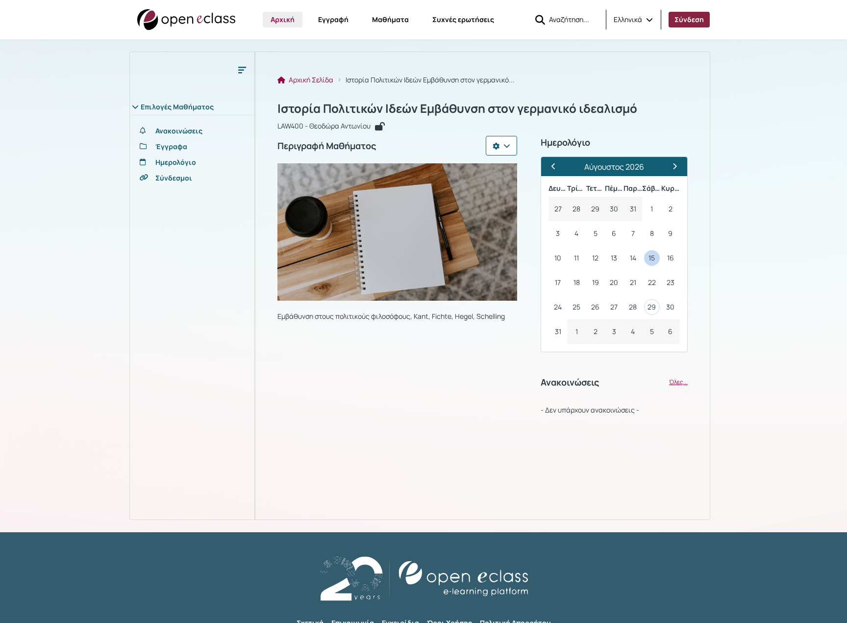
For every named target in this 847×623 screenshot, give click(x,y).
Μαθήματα (390, 19)
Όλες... (678, 382)
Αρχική (283, 19)
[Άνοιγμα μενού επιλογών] (501, 146)
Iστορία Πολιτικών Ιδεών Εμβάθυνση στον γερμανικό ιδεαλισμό (457, 108)
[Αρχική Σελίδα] (186, 19)
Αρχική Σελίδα (310, 80)
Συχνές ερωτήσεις (463, 19)
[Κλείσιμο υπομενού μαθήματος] (242, 69)
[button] (633, 20)
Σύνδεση (689, 19)
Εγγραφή (333, 19)
